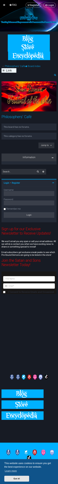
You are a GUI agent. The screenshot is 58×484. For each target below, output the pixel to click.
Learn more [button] (11, 471)
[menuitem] (13, 5)
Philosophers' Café (16, 117)
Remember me (13, 209)
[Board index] (29, 19)
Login (6, 183)
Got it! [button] (17, 478)
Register (16, 183)
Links (9, 71)
